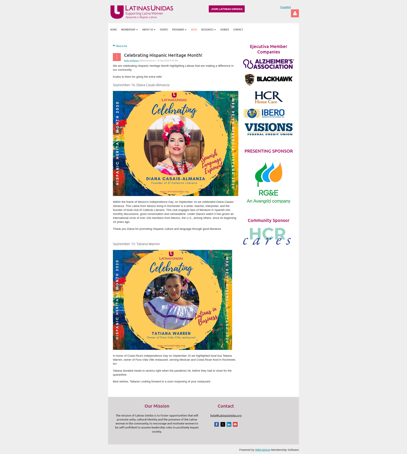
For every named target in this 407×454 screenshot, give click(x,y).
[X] (223, 424)
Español (285, 7)
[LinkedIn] (229, 424)
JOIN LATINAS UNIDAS (226, 9)
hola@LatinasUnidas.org (225, 415)
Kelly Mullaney (131, 60)
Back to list (121, 46)
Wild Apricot (262, 449)
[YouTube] (235, 424)
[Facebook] (216, 424)
